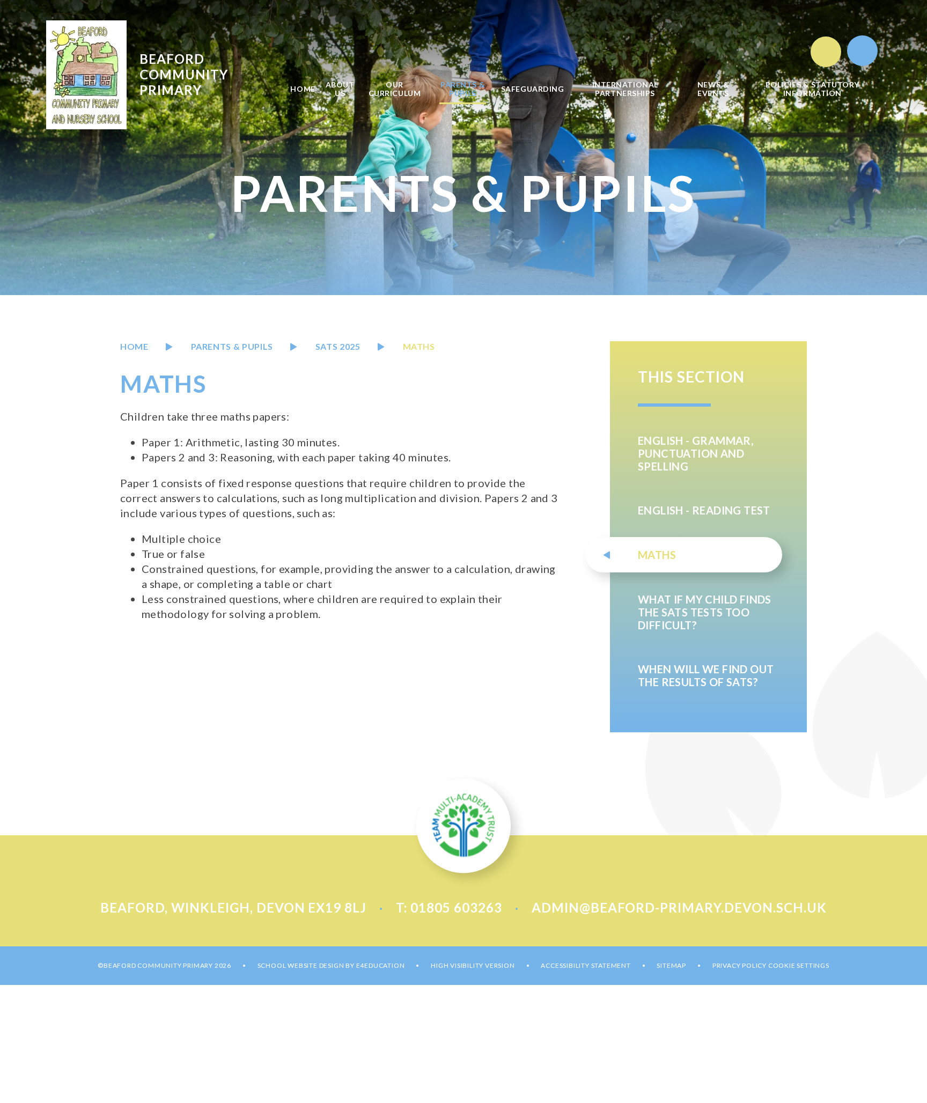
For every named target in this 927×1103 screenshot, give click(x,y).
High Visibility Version (472, 965)
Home (134, 346)
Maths (419, 346)
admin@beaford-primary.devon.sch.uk (679, 907)
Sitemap (671, 965)
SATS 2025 (337, 346)
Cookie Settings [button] (798, 965)
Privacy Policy (739, 965)
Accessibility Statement (585, 965)
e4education (380, 965)
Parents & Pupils (232, 346)
